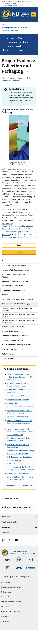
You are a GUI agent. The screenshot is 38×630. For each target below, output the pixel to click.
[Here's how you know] (19, 3)
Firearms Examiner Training (17, 417)
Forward (19, 252)
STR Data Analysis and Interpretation (15, 462)
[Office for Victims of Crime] (19, 569)
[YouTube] (17, 541)
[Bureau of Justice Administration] (7, 561)
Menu (33, 14)
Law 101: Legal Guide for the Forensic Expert (18, 445)
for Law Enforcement (18, 473)
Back (19, 245)
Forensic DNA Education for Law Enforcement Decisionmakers (15, 28)
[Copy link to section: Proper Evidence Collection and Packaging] (26, 71)
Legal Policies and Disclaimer (11, 602)
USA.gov (4, 616)
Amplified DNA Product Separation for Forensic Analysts (20, 478)
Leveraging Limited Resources (10, 30)
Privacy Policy (6, 597)
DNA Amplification (14, 403)
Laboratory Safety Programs (18, 399)
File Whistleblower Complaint (11, 587)
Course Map (16, 81)
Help (29, 78)
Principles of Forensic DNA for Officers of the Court (19, 439)
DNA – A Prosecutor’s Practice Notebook (19, 391)
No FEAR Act (5, 607)
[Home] (20, 14)
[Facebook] (4, 541)
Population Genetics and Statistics (20, 407)
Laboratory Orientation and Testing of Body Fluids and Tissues (20, 452)
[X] (10, 541)
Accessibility (5, 582)
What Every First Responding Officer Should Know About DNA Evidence (19, 377)
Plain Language (6, 592)
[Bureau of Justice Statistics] (19, 562)
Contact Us (6, 81)
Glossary (11, 78)
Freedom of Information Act (10, 611)
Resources (21, 78)
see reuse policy (18, 164)
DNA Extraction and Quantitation (19, 457)
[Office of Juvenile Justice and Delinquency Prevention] (7, 569)
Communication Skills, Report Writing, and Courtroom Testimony (20, 468)
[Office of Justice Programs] (6, 14)
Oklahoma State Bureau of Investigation (19, 237)
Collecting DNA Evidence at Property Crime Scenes (17, 384)
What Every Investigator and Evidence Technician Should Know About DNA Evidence (20, 431)
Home (3, 24)
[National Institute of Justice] (31, 561)
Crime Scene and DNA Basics (18, 396)
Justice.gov (5, 621)
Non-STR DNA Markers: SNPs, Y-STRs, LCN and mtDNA (19, 411)
